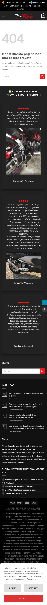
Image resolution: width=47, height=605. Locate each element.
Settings (33, 588)
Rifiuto (13, 588)
